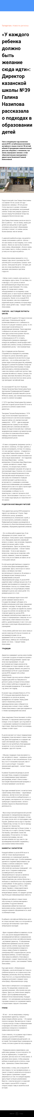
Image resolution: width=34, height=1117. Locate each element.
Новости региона (20, 25)
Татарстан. (7, 25)
